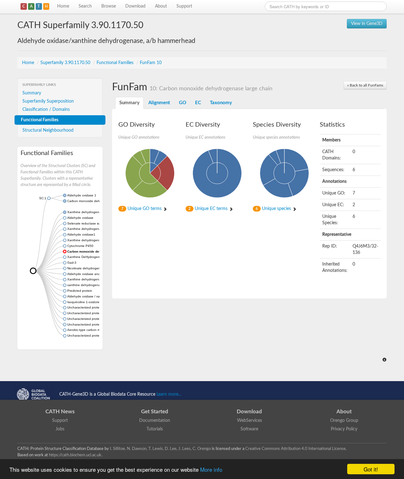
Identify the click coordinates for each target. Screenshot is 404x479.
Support (184, 6)
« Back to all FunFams (365, 85)
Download (135, 6)
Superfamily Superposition (48, 101)
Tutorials (154, 429)
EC (198, 102)
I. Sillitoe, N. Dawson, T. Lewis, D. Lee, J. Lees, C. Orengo (160, 449)
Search (85, 6)
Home (63, 6)
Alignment (159, 102)
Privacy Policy (344, 429)
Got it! (371, 469)
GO (182, 102)
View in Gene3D (367, 23)
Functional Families (116, 63)
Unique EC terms (208, 209)
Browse (108, 6)
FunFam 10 (151, 63)
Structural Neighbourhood (48, 130)
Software (249, 429)
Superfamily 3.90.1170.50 (66, 63)
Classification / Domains (46, 109)
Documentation (154, 420)
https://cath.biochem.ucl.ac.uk (75, 455)
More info (211, 469)
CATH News (59, 411)
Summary (31, 93)
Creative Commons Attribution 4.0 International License (295, 449)
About (161, 6)
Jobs (60, 429)
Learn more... (169, 394)
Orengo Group (344, 420)
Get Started (154, 411)
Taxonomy (221, 102)
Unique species (274, 209)
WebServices (249, 420)
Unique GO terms (142, 209)
